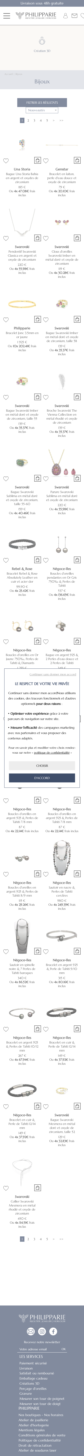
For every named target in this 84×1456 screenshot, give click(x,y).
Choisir (42, 766)
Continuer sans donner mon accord (53, 674)
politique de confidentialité (52, 753)
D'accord (42, 778)
